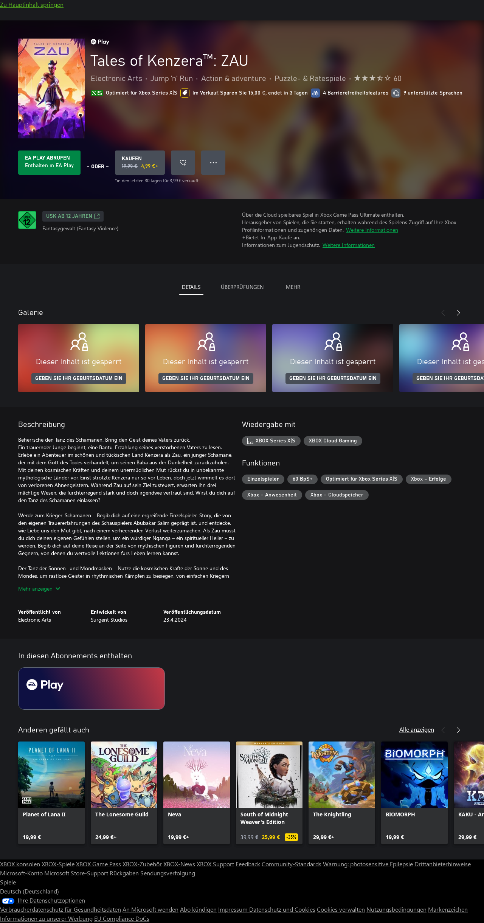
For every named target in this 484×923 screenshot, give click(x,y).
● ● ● (213, 162)
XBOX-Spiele (58, 864)
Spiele (8, 882)
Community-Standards (291, 864)
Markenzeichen (448, 909)
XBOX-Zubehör (142, 864)
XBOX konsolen (20, 864)
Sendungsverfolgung (167, 873)
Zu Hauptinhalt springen (32, 4)
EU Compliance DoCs (121, 918)
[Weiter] (458, 312)
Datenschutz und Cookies (282, 909)
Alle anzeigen (416, 729)
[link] (51, 793)
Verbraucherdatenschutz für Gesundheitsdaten (60, 909)
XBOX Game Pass (98, 864)
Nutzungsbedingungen (396, 909)
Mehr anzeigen (35, 588)
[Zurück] (443, 312)
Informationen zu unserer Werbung (46, 918)
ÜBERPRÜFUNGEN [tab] (242, 286)
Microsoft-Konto (21, 873)
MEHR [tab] (293, 286)
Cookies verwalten (341, 909)
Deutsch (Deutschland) (29, 891)
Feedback (248, 864)
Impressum (233, 909)
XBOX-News (179, 864)
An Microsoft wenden (150, 909)
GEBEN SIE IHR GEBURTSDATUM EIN (79, 378)
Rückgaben (124, 873)
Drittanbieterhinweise (442, 864)
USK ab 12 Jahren (69, 216)
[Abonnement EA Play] (91, 688)
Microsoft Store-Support (76, 873)
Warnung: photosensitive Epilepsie (368, 864)
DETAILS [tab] (191, 286)
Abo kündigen (198, 909)
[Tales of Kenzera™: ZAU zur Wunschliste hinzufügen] (183, 162)
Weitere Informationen (372, 229)
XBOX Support (215, 864)
